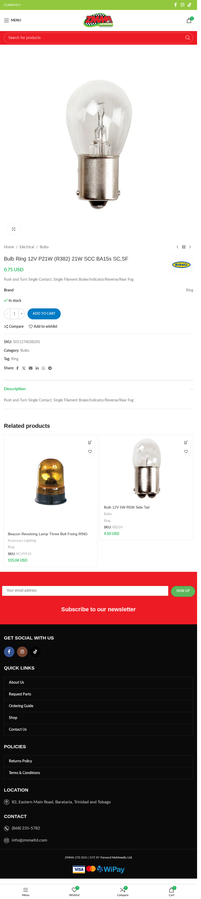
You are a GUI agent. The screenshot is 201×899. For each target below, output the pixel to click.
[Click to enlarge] (14, 229)
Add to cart (44, 313)
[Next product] (190, 247)
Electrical (27, 247)
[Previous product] (177, 247)
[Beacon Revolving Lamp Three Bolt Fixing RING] (50, 481)
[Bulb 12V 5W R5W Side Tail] (146, 468)
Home (9, 247)
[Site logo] (98, 20)
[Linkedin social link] (37, 368)
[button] (90, 442)
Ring (14, 359)
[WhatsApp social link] (43, 368)
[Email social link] (30, 368)
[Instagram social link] (182, 5)
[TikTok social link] (189, 5)
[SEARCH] (187, 37)
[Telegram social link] (50, 368)
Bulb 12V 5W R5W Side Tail (126, 507)
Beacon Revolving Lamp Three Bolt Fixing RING (48, 534)
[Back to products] (184, 247)
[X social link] (23, 368)
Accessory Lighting (22, 541)
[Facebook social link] (175, 5)
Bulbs (44, 247)
